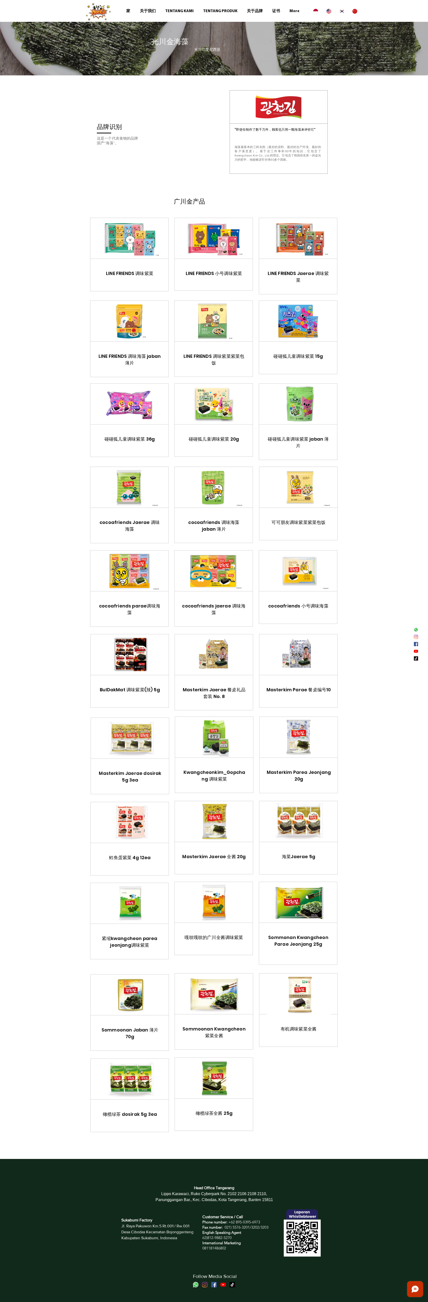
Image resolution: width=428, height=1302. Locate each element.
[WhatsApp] (416, 630)
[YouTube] (416, 651)
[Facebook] (416, 644)
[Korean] (342, 11)
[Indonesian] (316, 11)
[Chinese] (355, 11)
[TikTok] (416, 658)
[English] (329, 11)
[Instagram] (416, 637)
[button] (221, 11)
